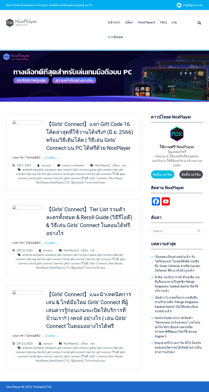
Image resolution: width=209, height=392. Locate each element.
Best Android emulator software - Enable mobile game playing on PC (49, 5)
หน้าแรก (114, 22)
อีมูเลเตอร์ (77, 182)
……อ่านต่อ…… (50, 157)
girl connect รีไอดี (108, 174)
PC (68, 182)
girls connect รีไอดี (76, 178)
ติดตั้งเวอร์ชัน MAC (191, 175)
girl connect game (85, 169)
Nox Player (115, 178)
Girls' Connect (98, 178)
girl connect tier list (83, 174)
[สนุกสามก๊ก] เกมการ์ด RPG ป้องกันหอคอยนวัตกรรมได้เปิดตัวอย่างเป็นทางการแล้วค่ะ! (178, 347)
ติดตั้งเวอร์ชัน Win (162, 175)
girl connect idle (108, 169)
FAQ (163, 22)
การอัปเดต (115, 37)
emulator (50, 169)
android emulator (33, 169)
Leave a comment (73, 165)
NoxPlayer (42, 182)
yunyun (46, 165)
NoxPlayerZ (146, 22)
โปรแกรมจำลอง (95, 182)
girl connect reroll (58, 174)
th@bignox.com (193, 5)
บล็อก (129, 22)
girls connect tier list (50, 178)
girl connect (65, 169)
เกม (174, 22)
